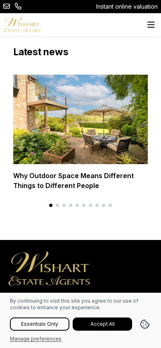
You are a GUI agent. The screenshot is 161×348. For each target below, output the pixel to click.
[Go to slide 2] (57, 205)
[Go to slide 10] (110, 205)
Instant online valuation (127, 6)
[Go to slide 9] (103, 205)
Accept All (102, 324)
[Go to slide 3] (64, 205)
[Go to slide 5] (77, 205)
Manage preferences (36, 339)
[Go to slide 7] (90, 205)
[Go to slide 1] (50, 205)
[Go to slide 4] (70, 205)
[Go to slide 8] (97, 205)
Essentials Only (39, 324)
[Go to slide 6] (83, 205)
